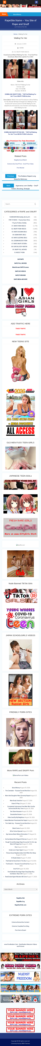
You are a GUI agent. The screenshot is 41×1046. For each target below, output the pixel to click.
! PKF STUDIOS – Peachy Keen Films (19, 220)
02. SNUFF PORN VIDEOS (21, 52)
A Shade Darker (16, 858)
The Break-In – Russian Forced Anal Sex (18, 864)
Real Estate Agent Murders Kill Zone (16, 876)
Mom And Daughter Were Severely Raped (17, 795)
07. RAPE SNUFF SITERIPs (19, 243)
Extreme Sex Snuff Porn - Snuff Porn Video (20, 164)
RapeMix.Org (20, 901)
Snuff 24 (16, 869)
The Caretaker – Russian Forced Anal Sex (17, 790)
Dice (16, 847)
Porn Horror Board (20, 930)
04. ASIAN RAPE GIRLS (19, 235)
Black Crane (16, 828)
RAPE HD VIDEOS (20, 271)
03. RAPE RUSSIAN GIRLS (19, 232)
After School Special (16, 831)
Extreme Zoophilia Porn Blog (20, 926)
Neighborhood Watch (20, 160)
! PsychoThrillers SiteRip (19, 223)
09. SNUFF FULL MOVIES (19, 249)
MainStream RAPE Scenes (20, 267)
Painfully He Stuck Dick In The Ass (16, 861)
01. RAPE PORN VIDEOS (19, 226)
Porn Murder (20, 168)
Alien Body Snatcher (16, 800)
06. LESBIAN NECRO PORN (19, 240)
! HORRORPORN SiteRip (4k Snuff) (19, 217)
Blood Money (17, 14)
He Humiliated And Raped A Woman (16, 839)
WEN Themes (26, 1043)
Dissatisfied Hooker (16, 814)
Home (15, 34)
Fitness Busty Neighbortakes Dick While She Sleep (21, 853)
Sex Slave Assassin (16, 811)
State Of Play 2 (16, 803)
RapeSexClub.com (20, 905)
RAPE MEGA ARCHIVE (20, 279)
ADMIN (21, 48)
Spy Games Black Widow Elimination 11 (17, 834)
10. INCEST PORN (19, 252)
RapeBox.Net (20, 898)
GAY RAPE (20, 259)
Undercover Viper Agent (16, 850)
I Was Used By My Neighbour (16, 817)
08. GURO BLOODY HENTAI (19, 246)
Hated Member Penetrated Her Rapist (16, 820)
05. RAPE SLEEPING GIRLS (19, 237)
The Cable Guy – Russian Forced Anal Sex (17, 823)
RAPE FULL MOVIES (20, 263)
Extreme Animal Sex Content (20, 922)
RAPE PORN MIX (20, 275)
